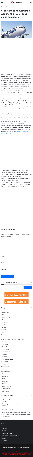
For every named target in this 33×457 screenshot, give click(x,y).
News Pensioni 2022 (7, 359)
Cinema (4, 334)
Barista (4, 327)
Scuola (4, 369)
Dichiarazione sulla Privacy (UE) (10, 435)
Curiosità (4, 342)
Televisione (5, 381)
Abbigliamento (5, 312)
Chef (3, 332)
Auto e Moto (5, 322)
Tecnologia (5, 376)
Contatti (4, 430)
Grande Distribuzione (7, 346)
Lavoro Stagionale (7, 351)
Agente (4, 319)
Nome (3, 256)
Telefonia (4, 378)
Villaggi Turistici (6, 388)
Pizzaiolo (4, 364)
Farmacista (5, 344)
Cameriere (5, 329)
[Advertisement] (16, 56)
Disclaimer (5, 438)
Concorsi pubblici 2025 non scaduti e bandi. (13, 339)
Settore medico (6, 371)
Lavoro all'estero (6, 349)
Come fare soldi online (8, 337)
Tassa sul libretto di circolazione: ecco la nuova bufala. (16, 412)
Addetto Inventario (7, 314)
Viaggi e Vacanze (10, 6)
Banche (4, 324)
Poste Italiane (5, 366)
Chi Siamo (4, 428)
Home (3, 6)
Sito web (3, 269)
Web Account (5, 391)
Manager (4, 354)
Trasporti (4, 383)
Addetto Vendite (6, 317)
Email (3, 263)
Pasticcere (5, 361)
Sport (3, 374)
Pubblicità (4, 440)
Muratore (4, 356)
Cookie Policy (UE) (7, 433)
